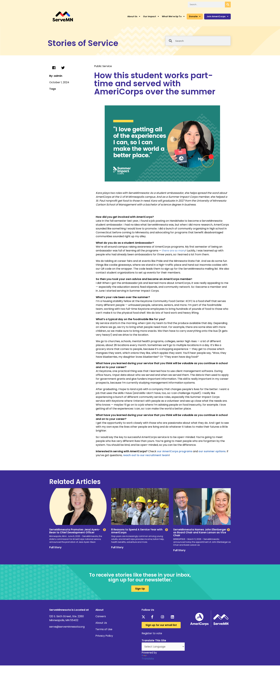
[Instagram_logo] (163, 617)
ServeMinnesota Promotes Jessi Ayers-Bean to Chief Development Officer (74, 531)
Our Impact (149, 16)
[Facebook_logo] (154, 617)
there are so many (174, 250)
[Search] (228, 4)
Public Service (103, 66)
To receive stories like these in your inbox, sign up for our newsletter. (140, 577)
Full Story (55, 547)
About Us (132, 16)
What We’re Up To (172, 16)
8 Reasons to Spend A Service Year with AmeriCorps (137, 531)
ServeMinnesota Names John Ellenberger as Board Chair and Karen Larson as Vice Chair (199, 532)
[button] (53, 67)
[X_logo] (144, 617)
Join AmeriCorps (216, 16)
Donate (193, 16)
